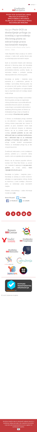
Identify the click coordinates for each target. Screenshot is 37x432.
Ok (18, 429)
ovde (13, 193)
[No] (35, 425)
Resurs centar (21, 47)
